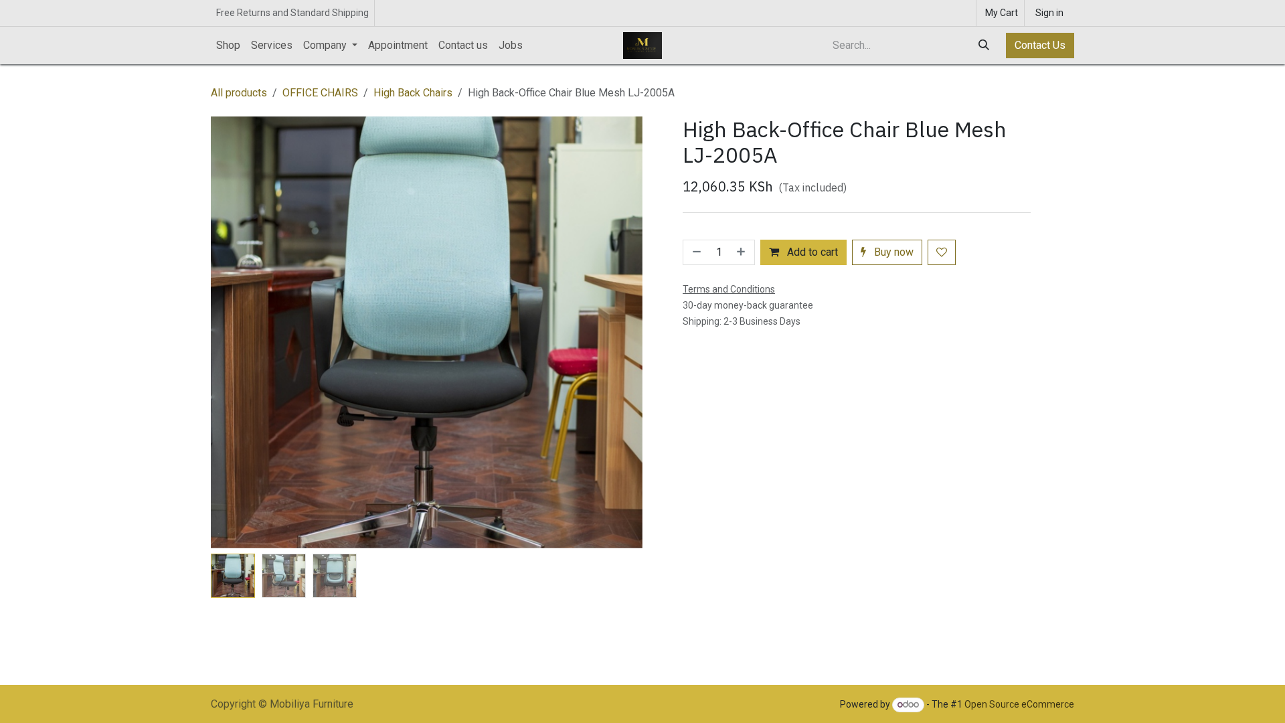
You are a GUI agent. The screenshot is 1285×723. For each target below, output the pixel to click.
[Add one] (742, 252)
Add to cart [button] (811, 252)
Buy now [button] (892, 252)
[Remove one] (695, 252)
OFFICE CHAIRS (320, 92)
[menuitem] (228, 45)
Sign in (1049, 12)
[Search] (985, 45)
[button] (232, 332)
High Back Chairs (412, 92)
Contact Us (1040, 45)
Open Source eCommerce (1019, 704)
